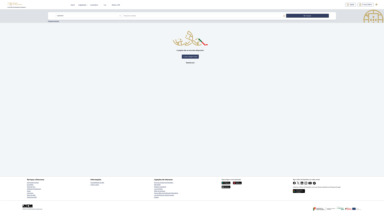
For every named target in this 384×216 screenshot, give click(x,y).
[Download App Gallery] (237, 184)
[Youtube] (310, 184)
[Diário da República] (14, 4)
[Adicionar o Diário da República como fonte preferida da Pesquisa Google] (299, 192)
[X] (298, 184)
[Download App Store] (226, 188)
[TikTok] (314, 184)
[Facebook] (294, 184)
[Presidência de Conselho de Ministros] (323, 212)
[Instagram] (305, 184)
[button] (14, 4)
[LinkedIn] (301, 184)
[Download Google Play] (226, 184)
